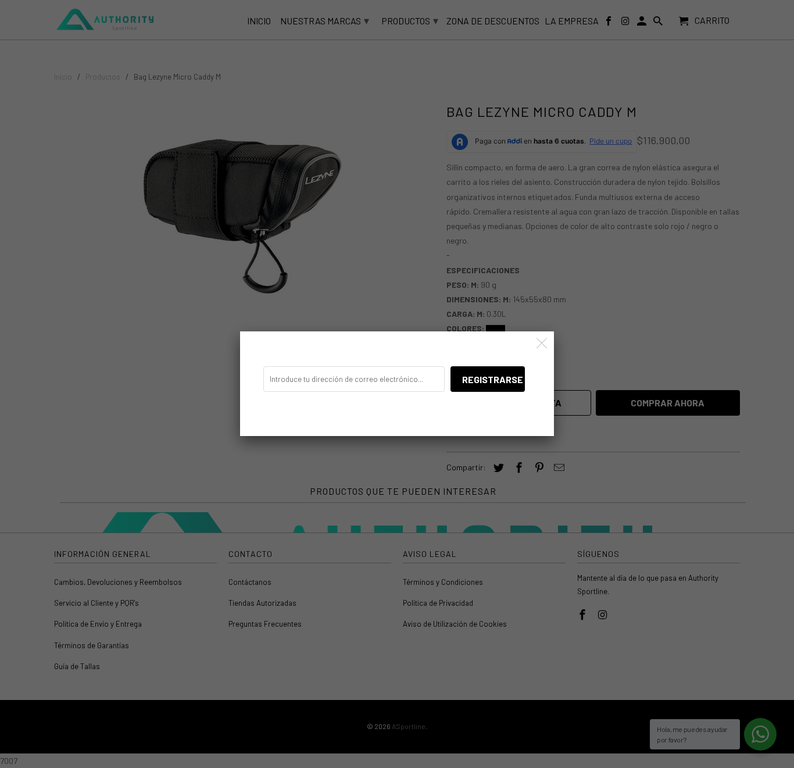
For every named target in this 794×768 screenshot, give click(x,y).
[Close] (542, 343)
